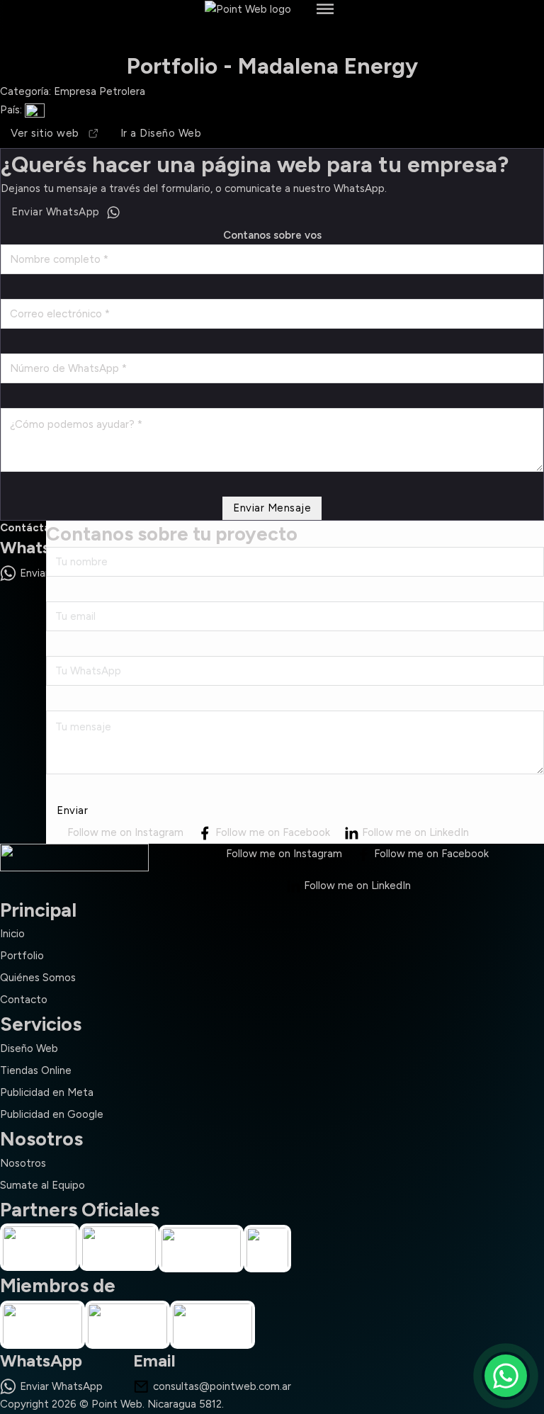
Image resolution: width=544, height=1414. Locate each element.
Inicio (12, 933)
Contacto (23, 999)
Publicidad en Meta (47, 1092)
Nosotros (23, 1163)
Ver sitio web (45, 133)
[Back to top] (505, 1315)
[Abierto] (325, 9)
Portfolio (22, 955)
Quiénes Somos (38, 977)
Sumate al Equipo (42, 1185)
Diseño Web (29, 1048)
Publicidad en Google (51, 1114)
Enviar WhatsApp (55, 211)
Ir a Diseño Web (161, 133)
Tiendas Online (36, 1070)
